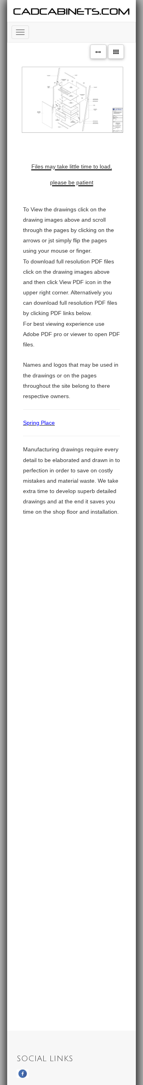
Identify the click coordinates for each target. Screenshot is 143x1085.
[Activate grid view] (116, 51)
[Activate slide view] (98, 51)
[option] (71, 100)
